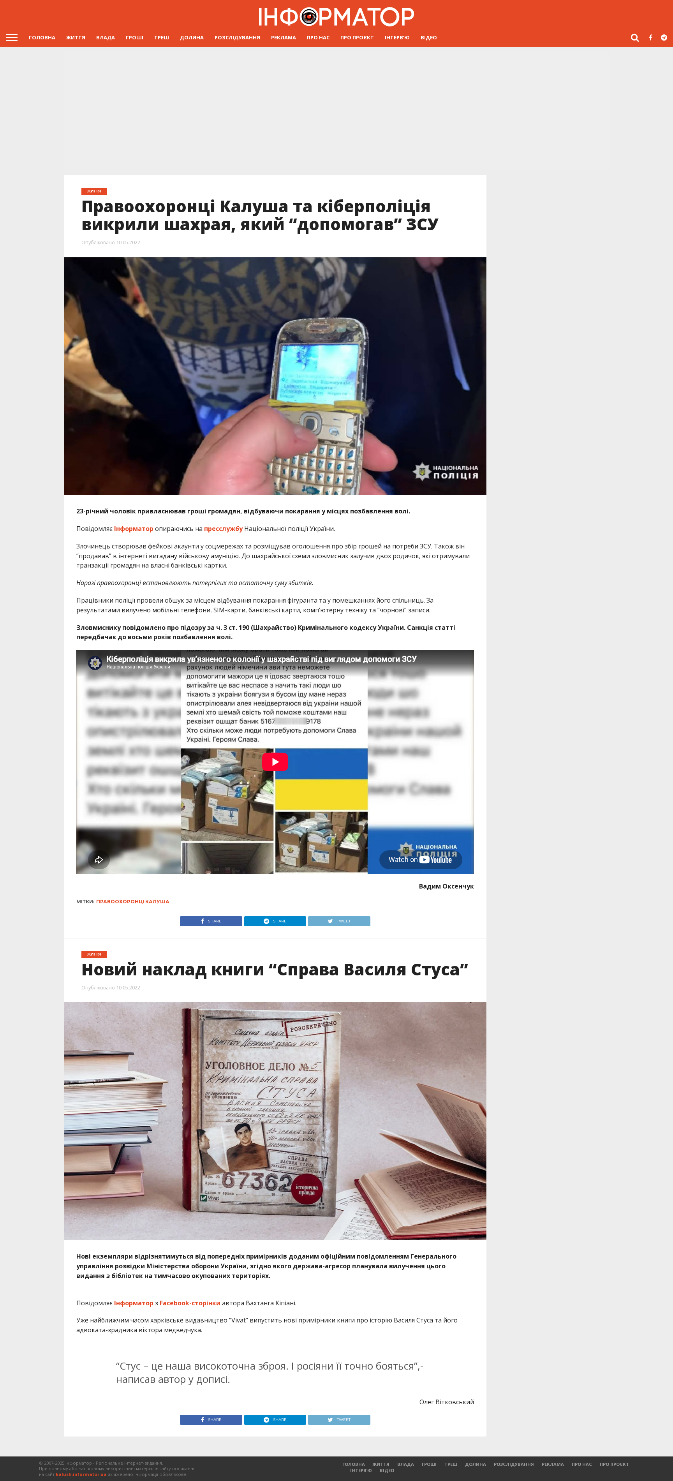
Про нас (318, 37)
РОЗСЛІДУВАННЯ (237, 37)
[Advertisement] (336, 111)
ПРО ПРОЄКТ (357, 37)
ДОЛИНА (192, 37)
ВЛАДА (105, 37)
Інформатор (133, 528)
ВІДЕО (429, 37)
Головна (42, 37)
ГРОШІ (134, 37)
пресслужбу (223, 528)
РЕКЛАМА (283, 37)
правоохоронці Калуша (132, 901)
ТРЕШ (161, 37)
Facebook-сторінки (190, 1303)
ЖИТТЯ (75, 37)
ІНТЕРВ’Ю (397, 37)
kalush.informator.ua (81, 1474)
